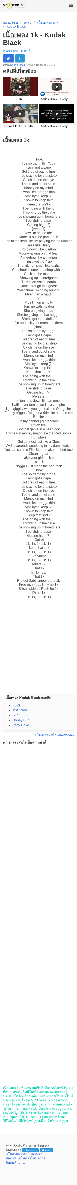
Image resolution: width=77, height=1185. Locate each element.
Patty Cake (20, 725)
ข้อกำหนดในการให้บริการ (25, 1158)
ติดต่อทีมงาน (15, 1162)
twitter (47, 1150)
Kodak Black (16, 26)
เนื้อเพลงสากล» (62, 735)
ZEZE (16, 705)
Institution (19, 710)
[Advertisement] (38, 650)
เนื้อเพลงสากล (47, 22)
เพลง (27, 22)
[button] (71, 5)
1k (28, 543)
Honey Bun (21, 720)
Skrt (15, 715)
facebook (31, 1150)
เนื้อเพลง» (42, 735)
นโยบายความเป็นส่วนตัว (24, 1154)
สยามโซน (10, 22)
